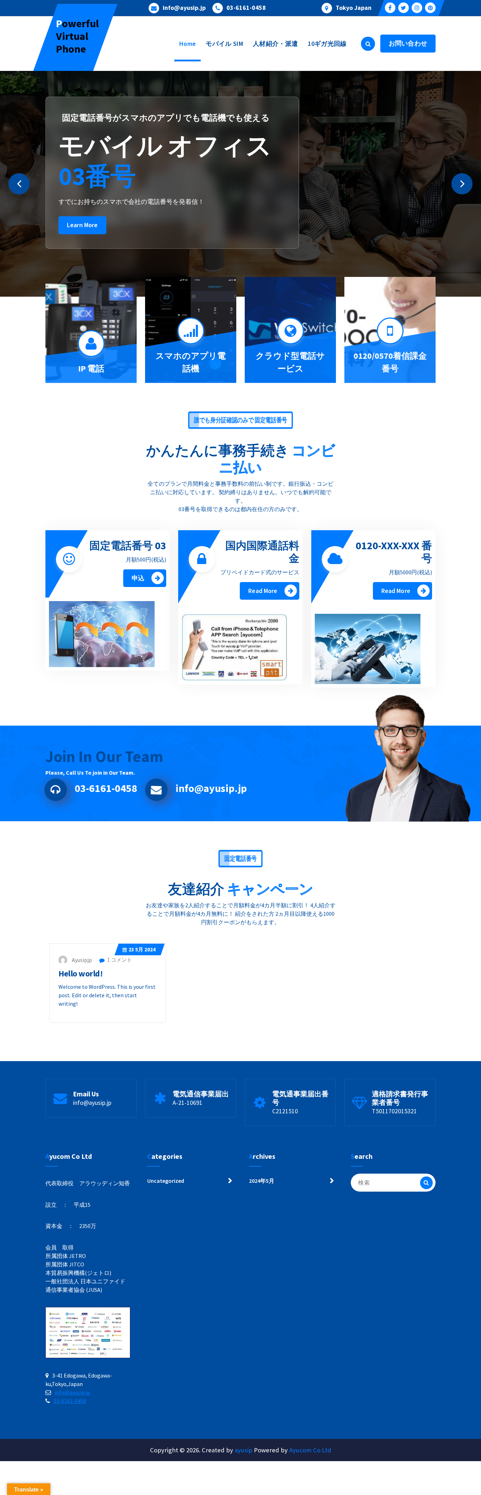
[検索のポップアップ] (368, 44)
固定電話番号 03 (127, 545)
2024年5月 (261, 1180)
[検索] (426, 1182)
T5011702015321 (394, 1111)
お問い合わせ (408, 43)
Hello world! (80, 973)
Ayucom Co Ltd (310, 1450)
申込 (138, 578)
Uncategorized (165, 1180)
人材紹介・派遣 (275, 44)
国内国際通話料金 (262, 552)
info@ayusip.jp (184, 8)
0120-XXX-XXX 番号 (394, 552)
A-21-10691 (187, 1102)
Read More (262, 591)
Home (187, 44)
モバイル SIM (224, 44)
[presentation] (19, 183)
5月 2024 (142, 949)
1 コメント (119, 959)
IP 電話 (91, 368)
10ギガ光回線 (327, 44)
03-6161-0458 (246, 8)
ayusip (243, 1450)
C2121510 (285, 1111)
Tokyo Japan (353, 8)
